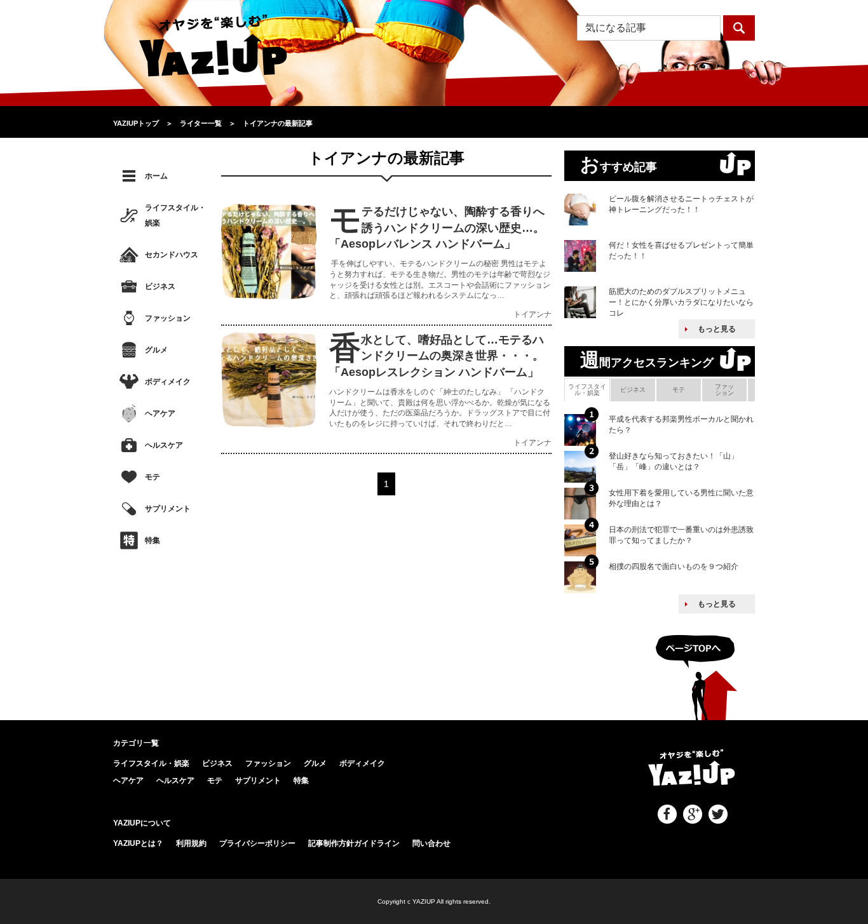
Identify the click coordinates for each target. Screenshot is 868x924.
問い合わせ (431, 843)
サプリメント (168, 508)
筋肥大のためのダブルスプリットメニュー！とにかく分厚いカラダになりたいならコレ (681, 302)
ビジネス (160, 286)
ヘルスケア (164, 445)
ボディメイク (168, 381)
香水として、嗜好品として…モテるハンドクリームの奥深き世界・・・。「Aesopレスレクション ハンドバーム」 (436, 355)
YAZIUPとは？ (138, 843)
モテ (152, 476)
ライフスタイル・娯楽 (175, 215)
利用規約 (191, 843)
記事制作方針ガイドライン (354, 843)
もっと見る (717, 329)
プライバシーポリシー (257, 843)
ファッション (168, 318)
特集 (152, 540)
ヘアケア (160, 413)
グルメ (156, 349)
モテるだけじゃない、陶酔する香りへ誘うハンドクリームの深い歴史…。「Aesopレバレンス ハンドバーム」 (437, 227)
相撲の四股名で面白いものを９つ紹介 (673, 566)
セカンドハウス (171, 254)
